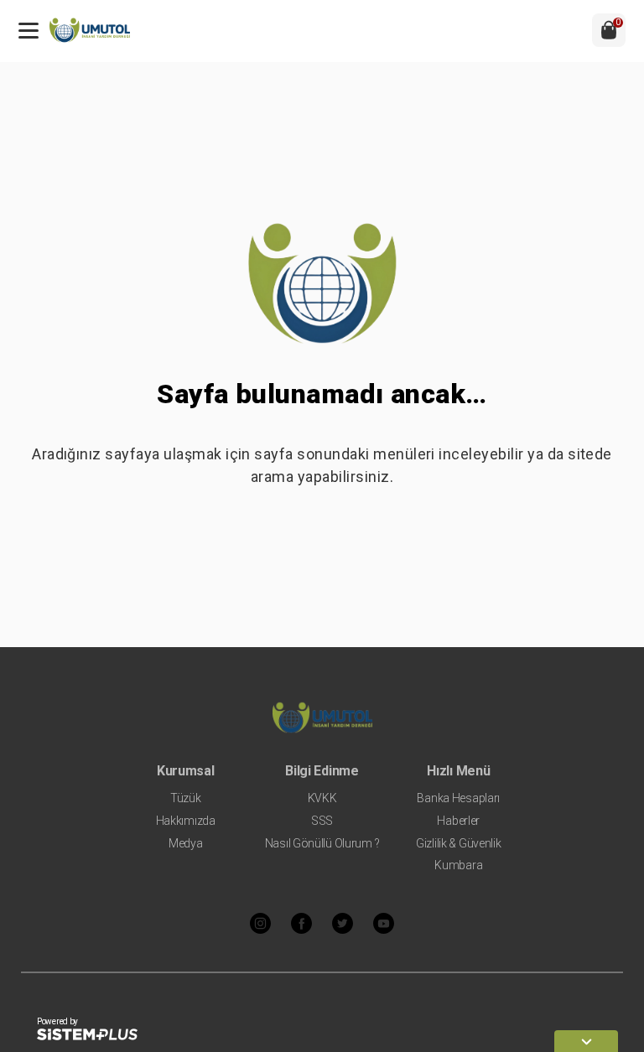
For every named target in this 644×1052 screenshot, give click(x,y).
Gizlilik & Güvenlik (458, 843)
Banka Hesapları (458, 798)
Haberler (458, 820)
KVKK (322, 798)
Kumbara (458, 865)
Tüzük (185, 798)
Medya (186, 843)
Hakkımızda (186, 820)
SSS (322, 820)
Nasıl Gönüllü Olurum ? (322, 843)
